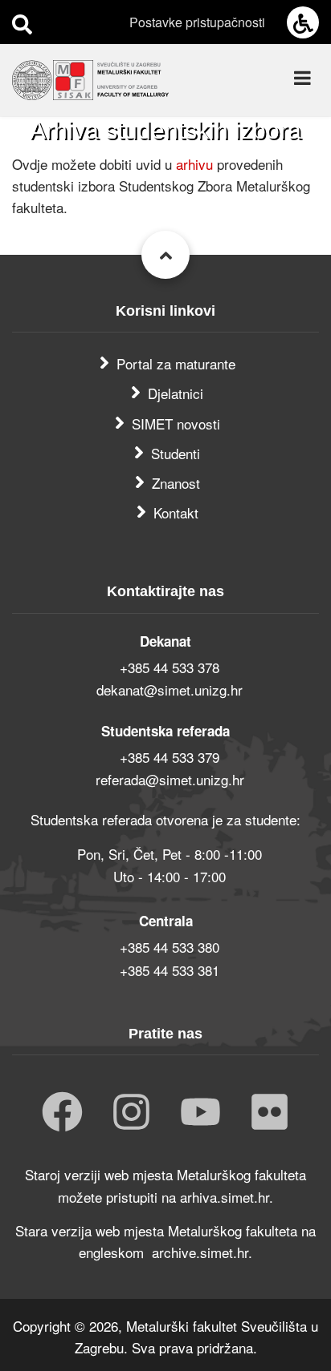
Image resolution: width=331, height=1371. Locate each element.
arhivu (196, 164)
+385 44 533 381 (169, 970)
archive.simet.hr (200, 1252)
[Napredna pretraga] (22, 23)
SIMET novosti (176, 423)
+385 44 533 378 (169, 667)
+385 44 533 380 (169, 947)
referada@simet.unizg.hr (170, 779)
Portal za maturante (175, 363)
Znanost (176, 483)
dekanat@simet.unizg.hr (169, 689)
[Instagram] (131, 1113)
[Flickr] (269, 1113)
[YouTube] (200, 1113)
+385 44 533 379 (169, 757)
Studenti (175, 453)
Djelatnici (175, 393)
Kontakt (175, 512)
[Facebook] (62, 1113)
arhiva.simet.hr (224, 1197)
